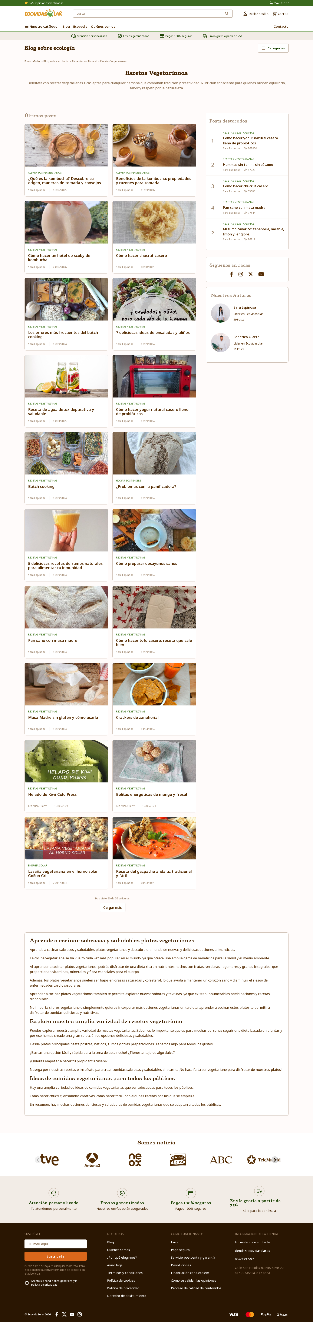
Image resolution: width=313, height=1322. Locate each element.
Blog (110, 1242)
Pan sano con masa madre (52, 640)
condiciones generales (59, 1281)
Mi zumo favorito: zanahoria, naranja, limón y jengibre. (253, 231)
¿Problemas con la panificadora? (146, 486)
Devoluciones (181, 1265)
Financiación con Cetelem (190, 1273)
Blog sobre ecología (49, 48)
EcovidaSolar (32, 61)
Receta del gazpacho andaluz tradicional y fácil (154, 873)
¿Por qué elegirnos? (122, 1257)
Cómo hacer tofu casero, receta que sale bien (154, 642)
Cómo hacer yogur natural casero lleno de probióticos (152, 411)
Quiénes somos (118, 1250)
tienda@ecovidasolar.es (252, 1250)
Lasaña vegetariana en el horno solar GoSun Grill (63, 873)
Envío (175, 1242)
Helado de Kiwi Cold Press (52, 794)
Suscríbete (56, 1256)
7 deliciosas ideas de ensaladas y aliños (153, 332)
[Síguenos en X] (251, 274)
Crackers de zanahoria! (137, 717)
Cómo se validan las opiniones (193, 1280)
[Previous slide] (38, 1159)
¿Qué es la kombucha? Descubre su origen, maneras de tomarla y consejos (64, 180)
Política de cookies (121, 1280)
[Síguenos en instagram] (241, 274)
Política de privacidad (123, 1288)
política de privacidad (44, 1284)
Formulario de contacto (252, 1242)
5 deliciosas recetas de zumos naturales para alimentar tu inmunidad (65, 565)
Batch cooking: (41, 486)
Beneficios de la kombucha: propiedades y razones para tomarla (153, 180)
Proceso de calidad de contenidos (196, 1288)
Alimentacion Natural (84, 61)
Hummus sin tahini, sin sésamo (248, 164)
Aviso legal (115, 1265)
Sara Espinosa (245, 307)
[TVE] (49, 1160)
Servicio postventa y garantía (193, 1257)
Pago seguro (180, 1250)
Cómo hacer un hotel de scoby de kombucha (59, 257)
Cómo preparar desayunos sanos (146, 563)
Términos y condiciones (125, 1273)
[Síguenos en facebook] (232, 274)
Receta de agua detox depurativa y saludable (61, 411)
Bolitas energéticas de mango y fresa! (151, 794)
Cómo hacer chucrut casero (141, 255)
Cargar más (112, 907)
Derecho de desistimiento (126, 1296)
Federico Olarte (247, 337)
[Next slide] (274, 1159)
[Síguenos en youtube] (261, 274)
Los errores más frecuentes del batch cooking (63, 334)
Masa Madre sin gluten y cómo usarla (63, 717)
